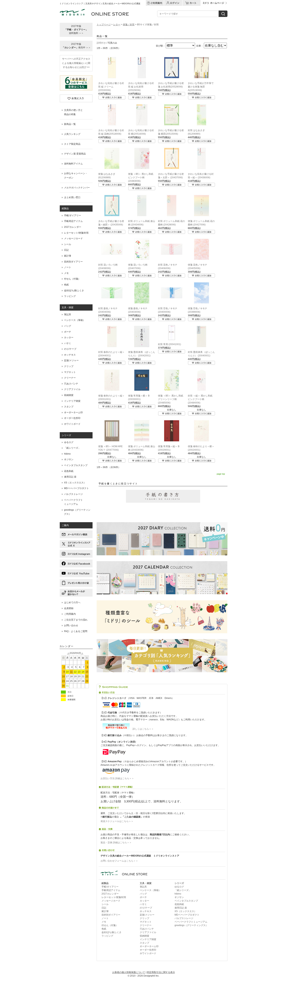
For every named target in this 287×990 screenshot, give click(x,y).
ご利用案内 (70, 614)
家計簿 (67, 255)
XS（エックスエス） (75, 482)
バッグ (67, 326)
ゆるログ (68, 442)
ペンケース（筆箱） (74, 320)
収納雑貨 (68, 395)
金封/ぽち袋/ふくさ (74, 290)
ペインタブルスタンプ (75, 465)
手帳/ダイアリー (72, 215)
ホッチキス (70, 354)
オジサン (68, 459)
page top (221, 474)
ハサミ (67, 343)
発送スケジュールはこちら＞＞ (117, 821)
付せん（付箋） (72, 278)
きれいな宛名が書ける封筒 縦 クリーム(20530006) (111, 87)
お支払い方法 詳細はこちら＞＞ (117, 778)
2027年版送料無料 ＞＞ (76, 29)
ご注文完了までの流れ (75, 619)
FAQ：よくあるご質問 (75, 631)
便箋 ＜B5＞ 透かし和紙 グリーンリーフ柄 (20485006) (170, 399)
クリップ (68, 366)
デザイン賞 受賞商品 (75, 153)
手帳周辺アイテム (73, 221)
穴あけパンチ (71, 383)
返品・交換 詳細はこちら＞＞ (116, 842)
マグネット (70, 372)
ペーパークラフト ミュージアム (73, 502)
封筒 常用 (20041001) (169, 344)
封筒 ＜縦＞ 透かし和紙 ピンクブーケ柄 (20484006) (200, 399)
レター (116, 24)
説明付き (101, 43)
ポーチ (67, 331)
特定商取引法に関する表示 (161, 972)
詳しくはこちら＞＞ (142, 729)
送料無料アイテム (73, 163)
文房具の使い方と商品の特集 (73, 112)
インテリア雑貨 (72, 401)
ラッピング (70, 296)
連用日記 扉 (70, 476)
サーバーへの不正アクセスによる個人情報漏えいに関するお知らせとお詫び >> (76, 63)
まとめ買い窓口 (72, 197)
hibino (67, 453)
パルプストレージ (73, 494)
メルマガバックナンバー (77, 187)
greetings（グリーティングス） (77, 512)
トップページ (104, 24)
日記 (66, 250)
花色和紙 (68, 471)
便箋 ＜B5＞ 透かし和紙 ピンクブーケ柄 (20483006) (140, 177)
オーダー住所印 (72, 418)
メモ (66, 273)
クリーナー (70, 377)
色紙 (66, 284)
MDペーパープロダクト (76, 488)
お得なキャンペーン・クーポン (75, 175)
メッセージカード (73, 238)
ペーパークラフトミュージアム (191, 921)
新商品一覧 (70, 124)
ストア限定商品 (72, 144)
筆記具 (67, 314)
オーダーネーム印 (73, 412)
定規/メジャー (71, 360)
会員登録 (68, 608)
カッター (68, 337)
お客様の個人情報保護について (128, 972)
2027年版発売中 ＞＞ (76, 46)
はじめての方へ (72, 602)
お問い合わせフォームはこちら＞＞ (119, 860)
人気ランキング (72, 134)
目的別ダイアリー (73, 261)
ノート (67, 267)
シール (67, 244)
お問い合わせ (71, 625)
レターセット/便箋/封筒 (76, 232)
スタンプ (68, 406)
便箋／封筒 (129, 24)
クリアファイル (72, 389)
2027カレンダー (72, 227)
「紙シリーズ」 (72, 448)
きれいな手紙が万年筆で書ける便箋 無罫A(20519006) (201, 87)
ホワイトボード (72, 424)
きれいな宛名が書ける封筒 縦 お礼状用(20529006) (141, 87)
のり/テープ (70, 349)
